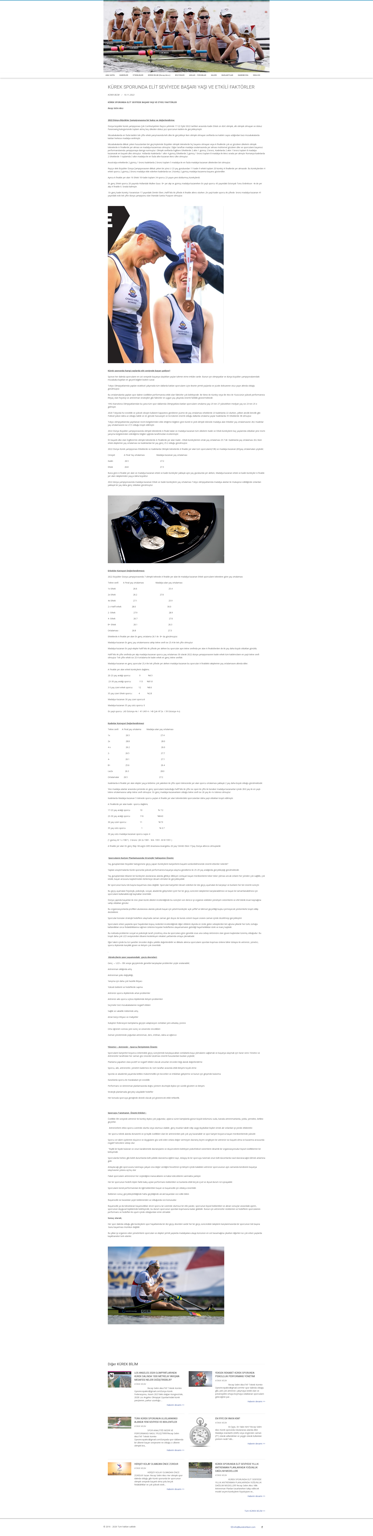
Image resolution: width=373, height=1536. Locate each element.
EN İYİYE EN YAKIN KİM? (227, 1418)
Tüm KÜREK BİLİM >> (254, 1510)
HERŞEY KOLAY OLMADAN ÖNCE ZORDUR (156, 1464)
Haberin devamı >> (175, 1405)
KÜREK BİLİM (113, 94)
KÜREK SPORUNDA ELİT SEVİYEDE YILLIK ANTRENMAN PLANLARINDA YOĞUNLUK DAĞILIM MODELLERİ (237, 1467)
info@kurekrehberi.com (244, 1527)
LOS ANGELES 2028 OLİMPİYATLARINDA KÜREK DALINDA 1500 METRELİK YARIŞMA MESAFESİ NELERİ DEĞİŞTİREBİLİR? (156, 1376)
